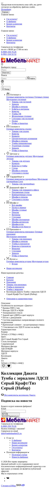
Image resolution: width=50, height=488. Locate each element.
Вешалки (16, 248)
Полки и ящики (19, 207)
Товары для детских (21, 161)
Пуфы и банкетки (20, 123)
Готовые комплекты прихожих (20, 232)
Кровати (15, 136)
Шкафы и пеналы (20, 106)
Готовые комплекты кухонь (18, 261)
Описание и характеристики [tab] (19, 299)
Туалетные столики (20, 146)
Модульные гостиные (16, 99)
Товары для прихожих (22, 239)
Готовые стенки (41, 97)
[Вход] (2, 82)
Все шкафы (17, 205)
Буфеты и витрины (20, 109)
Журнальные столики (21, 116)
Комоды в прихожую (21, 246)
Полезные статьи (19, 455)
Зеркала (15, 104)
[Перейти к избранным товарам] (2, 85)
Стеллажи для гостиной (22, 118)
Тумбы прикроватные (22, 143)
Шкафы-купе (18, 224)
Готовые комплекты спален (18, 129)
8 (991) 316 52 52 (8, 54)
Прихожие (11, 282)
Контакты (10, 26)
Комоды (15, 111)
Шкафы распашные (20, 219)
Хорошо (5, 12)
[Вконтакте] (7, 478)
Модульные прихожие (16, 236)
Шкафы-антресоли (20, 222)
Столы (15, 168)
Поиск (4, 75)
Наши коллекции (14, 268)
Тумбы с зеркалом (14, 289)
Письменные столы (20, 192)
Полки (15, 121)
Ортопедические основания (24, 138)
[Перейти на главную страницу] (20, 62)
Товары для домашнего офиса (25, 190)
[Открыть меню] (2, 57)
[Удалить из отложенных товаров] (8, 366)
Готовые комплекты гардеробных (21, 179)
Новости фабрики (20, 457)
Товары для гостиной (21, 102)
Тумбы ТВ (16, 114)
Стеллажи (16, 217)
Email (3, 409)
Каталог (10, 280)
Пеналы (15, 212)
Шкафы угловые (19, 210)
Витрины (16, 215)
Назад (6, 89)
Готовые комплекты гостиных (20, 97)
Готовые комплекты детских (19, 156)
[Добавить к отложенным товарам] (3, 366)
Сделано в (8, 486)
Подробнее (6, 9)
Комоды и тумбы (19, 166)
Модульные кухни (40, 261)
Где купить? (11, 19)
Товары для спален (20, 131)
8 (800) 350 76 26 (8, 52)
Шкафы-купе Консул (21, 227)
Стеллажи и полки (20, 173)
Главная (10, 277)
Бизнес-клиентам (14, 24)
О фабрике (11, 21)
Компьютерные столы (22, 195)
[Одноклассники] (7, 481)
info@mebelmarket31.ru (11, 433)
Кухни (15, 264)
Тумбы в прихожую (21, 244)
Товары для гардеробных (23, 184)
